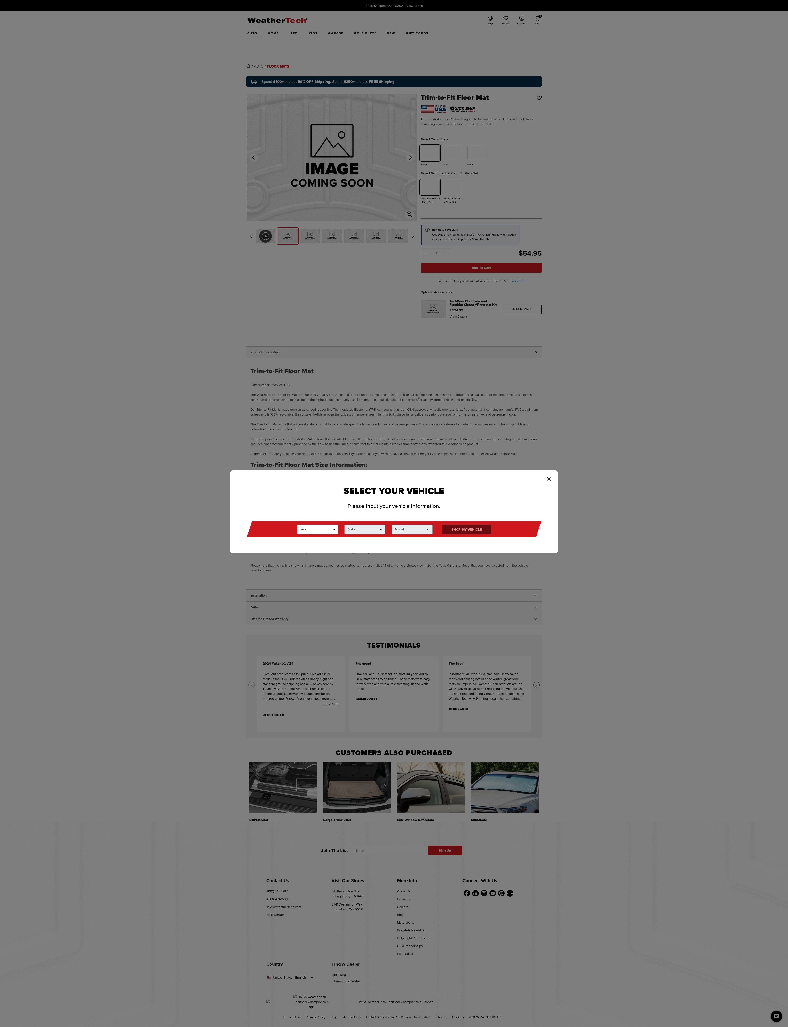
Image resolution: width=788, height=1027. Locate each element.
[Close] (548, 479)
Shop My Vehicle (466, 529)
